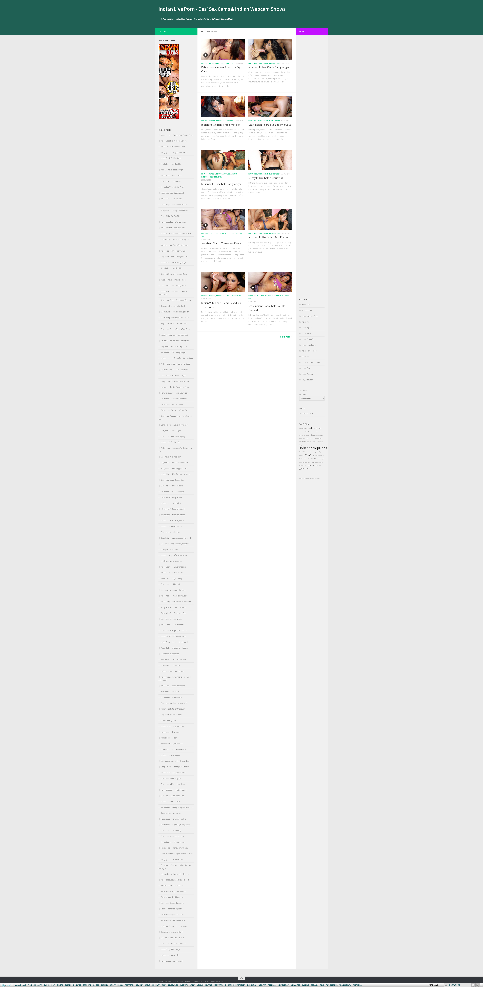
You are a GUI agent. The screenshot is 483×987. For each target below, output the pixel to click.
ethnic (310, 469)
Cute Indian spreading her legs (172, 836)
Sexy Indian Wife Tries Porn (171, 457)
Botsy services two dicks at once (173, 607)
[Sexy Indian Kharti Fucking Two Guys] (270, 106)
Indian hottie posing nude (170, 755)
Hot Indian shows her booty (171, 697)
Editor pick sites (307, 413)
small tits (313, 459)
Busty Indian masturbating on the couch (176, 538)
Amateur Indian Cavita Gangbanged (269, 67)
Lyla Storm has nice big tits (171, 778)
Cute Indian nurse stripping (171, 830)
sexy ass (318, 435)
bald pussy (318, 455)
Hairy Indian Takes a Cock (170, 691)
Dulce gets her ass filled (169, 549)
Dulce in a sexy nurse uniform (172, 932)
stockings (319, 452)
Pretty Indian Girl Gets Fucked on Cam (175, 381)
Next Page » (286, 336)
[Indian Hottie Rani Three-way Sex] (223, 106)
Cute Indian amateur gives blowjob (174, 703)
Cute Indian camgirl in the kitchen (173, 943)
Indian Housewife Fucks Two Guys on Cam (177, 358)
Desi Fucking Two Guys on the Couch (175, 317)
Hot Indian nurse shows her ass (172, 842)
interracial (306, 452)
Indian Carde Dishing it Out (171, 158)
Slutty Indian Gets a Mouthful (265, 178)
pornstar (319, 459)
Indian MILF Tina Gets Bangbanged (221, 184)
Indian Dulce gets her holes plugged (174, 642)
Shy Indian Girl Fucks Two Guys (172, 491)
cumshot (319, 438)
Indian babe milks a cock (170, 732)
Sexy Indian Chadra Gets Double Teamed (176, 300)
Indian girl (313, 435)
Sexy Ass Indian (307, 380)
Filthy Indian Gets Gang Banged (173, 509)
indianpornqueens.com (317, 448)
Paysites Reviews (316, 478)
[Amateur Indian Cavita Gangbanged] (270, 49)
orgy (313, 455)
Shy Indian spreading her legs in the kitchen (177, 807)
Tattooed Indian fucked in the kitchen (175, 874)
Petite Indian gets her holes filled (173, 515)
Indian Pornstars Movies (311, 362)
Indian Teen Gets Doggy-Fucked (173, 146)
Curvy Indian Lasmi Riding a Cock (173, 285)
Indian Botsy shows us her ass (172, 625)
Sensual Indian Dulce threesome (173, 920)
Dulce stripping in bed (169, 720)
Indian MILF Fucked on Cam (171, 199)
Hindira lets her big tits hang (171, 578)
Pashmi (310, 432)
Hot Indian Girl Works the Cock (172, 187)
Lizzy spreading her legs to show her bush (177, 853)
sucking (315, 438)
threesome (311, 465)
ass (322, 435)
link (480, 947)
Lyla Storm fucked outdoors (171, 561)
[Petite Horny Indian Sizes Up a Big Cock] (223, 49)
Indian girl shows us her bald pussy (174, 926)
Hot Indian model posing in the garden (175, 824)
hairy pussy (308, 442)
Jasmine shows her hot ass (171, 813)
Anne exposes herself (169, 738)
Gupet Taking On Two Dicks (171, 216)
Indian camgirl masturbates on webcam (176, 601)
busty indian (314, 462)
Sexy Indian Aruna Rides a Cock (173, 480)
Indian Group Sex (208, 63)
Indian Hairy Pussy (223, 174)
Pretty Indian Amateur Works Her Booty (176, 364)
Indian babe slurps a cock (170, 801)
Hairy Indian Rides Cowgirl (171, 430)
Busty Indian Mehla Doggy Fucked (174, 468)
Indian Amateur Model (310, 316)
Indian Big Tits (206, 233)
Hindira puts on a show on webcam (174, 848)
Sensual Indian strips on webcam (173, 891)
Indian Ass (305, 322)
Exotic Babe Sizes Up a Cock (171, 497)
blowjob (310, 438)
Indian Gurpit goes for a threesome (174, 555)
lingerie (305, 428)
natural (301, 455)
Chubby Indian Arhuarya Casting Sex (175, 341)
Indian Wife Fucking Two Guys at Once (175, 474)
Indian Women (307, 374)
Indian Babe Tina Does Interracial (173, 636)
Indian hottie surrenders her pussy (174, 596)
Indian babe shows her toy (171, 503)
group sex (304, 468)
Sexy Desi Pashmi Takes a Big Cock (174, 346)
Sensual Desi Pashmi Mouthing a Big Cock (176, 312)
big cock (314, 442)
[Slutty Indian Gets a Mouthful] (270, 160)
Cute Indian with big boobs (171, 584)
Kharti (301, 452)
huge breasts (302, 465)
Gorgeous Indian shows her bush (173, 590)
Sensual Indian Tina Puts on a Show (174, 369)
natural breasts (317, 432)
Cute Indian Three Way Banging (173, 436)
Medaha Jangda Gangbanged (172, 193)
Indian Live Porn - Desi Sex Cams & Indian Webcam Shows (221, 9)
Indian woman (303, 459)
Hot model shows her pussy (171, 909)
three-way (306, 435)
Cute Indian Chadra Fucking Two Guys (175, 329)
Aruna (301, 428)
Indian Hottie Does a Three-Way (173, 685)
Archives (302, 394)
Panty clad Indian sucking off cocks (174, 648)
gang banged (306, 462)
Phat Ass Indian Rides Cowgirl (172, 170)
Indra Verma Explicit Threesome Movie (175, 387)
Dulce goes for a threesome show (173, 749)
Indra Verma (302, 438)
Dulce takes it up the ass (170, 654)
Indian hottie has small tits (170, 955)
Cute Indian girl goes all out (171, 619)
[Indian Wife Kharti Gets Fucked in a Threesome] (223, 282)
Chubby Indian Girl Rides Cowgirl (173, 375)
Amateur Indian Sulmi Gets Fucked (268, 237)
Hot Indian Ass (307, 310)
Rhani (322, 455)
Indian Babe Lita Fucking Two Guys (174, 141)
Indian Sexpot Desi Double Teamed (174, 204)
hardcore (316, 428)
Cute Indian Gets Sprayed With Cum (174, 630)
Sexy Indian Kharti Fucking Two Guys (269, 124)
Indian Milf (218, 177)
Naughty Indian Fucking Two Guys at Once (177, 135)
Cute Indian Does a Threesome (172, 903)
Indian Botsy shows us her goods (173, 567)
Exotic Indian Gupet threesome (172, 796)
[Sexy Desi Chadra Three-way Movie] (223, 219)
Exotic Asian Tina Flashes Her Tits (173, 613)
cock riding (312, 452)
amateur (302, 442)
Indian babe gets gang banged (172, 671)
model (318, 442)
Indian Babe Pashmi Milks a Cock (173, 222)
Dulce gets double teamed (170, 665)
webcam (320, 462)
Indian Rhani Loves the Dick (171, 175)
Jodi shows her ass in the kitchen (173, 659)
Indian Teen (306, 368)
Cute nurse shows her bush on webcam (176, 761)
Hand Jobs (306, 304)
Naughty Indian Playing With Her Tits (174, 152)
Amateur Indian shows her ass (172, 885)
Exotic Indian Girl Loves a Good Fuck (174, 410)
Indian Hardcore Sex (224, 63)
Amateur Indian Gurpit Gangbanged (174, 335)
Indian (307, 455)
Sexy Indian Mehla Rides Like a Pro (174, 323)
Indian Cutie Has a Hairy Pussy (172, 520)
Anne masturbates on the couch (173, 709)
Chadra (301, 435)
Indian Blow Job (308, 333)
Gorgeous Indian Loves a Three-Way (174, 425)
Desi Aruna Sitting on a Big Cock (173, 306)
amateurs (302, 432)
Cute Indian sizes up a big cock (172, 938)
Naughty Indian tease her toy (172, 859)
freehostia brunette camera (305, 478)
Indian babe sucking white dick (172, 726)
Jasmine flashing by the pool (172, 743)
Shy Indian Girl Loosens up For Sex (174, 398)
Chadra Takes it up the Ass (170, 181)
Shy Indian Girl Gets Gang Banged (173, 352)
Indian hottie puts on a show (171, 526)
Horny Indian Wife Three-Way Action (174, 393)
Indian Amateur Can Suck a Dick (173, 227)
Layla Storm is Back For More (172, 404)
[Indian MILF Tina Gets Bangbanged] (223, 160)
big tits (318, 465)
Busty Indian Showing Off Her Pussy (174, 210)
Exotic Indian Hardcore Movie (172, 486)
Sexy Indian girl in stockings (171, 714)
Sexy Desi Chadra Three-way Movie (221, 243)
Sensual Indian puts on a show (172, 914)
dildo (306, 432)
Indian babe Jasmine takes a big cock (175, 880)
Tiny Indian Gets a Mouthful (171, 164)
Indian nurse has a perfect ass (172, 572)
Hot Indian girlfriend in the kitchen (173, 819)
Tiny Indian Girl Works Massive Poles (174, 462)
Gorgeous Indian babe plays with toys (175, 767)
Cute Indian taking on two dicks (173, 784)
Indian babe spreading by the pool (174, 790)
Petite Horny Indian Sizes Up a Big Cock (176, 239)
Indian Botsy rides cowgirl (170, 949)
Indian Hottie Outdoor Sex (170, 442)
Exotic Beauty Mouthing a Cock (173, 897)
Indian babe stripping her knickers (173, 772)
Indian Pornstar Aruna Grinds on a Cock (176, 233)
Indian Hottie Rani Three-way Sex (220, 124)
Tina (309, 459)
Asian (309, 428)
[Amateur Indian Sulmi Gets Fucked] (270, 219)
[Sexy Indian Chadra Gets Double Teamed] (270, 282)
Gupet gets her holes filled (170, 532)
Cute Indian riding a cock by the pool (175, 543)
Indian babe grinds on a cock (172, 961)
